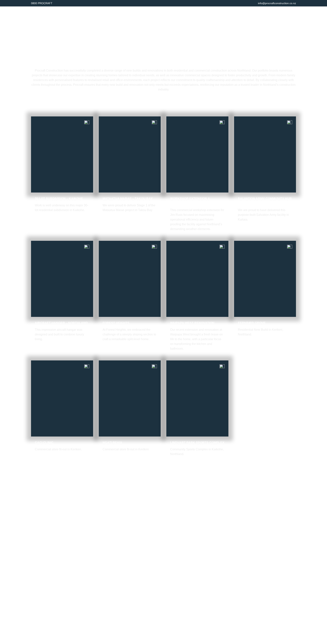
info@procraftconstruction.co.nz (277, 3)
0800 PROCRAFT (41, 3)
